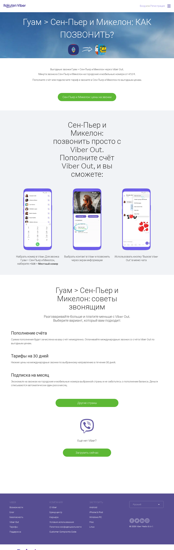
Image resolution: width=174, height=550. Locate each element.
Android (93, 507)
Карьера (53, 517)
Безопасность (16, 517)
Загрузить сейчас (87, 452)
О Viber (53, 507)
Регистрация (157, 5)
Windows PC (95, 517)
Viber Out (14, 522)
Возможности (16, 507)
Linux (91, 526)
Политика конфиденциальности (65, 526)
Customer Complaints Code (62, 531)
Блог (12, 512)
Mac (91, 522)
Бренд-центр (55, 512)
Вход (142, 5)
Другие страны (87, 403)
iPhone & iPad (96, 512)
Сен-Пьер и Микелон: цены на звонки (87, 97)
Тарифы (14, 526)
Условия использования (61, 522)
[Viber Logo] (14, 5)
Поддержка (15, 531)
